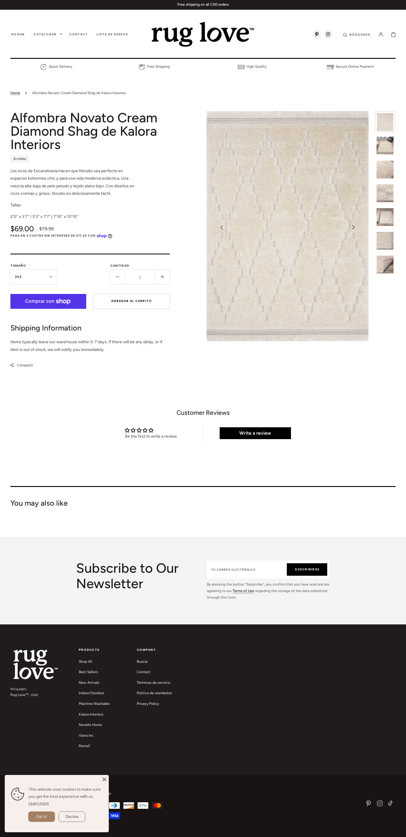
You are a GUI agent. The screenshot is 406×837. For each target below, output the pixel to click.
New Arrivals (89, 683)
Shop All (85, 661)
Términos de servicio (153, 683)
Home (15, 93)
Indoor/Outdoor (91, 693)
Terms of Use (243, 591)
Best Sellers (88, 672)
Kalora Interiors (91, 714)
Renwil (84, 746)
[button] (357, 34)
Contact (143, 672)
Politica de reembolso (154, 693)
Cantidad (119, 265)
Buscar (142, 661)
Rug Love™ (19, 695)
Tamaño (18, 265)
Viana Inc (86, 735)
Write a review (255, 433)
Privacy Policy (148, 704)
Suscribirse (307, 569)
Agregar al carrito (131, 301)
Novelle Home (90, 725)
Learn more (39, 803)
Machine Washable (94, 704)
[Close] (104, 779)
